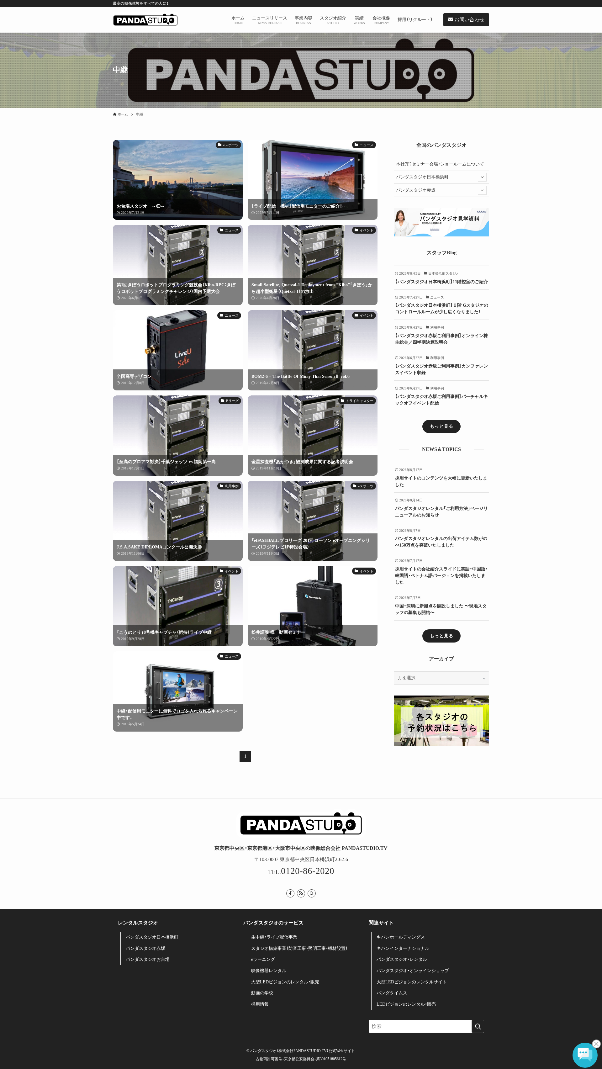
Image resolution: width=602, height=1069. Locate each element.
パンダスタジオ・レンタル (402, 959)
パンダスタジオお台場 (148, 959)
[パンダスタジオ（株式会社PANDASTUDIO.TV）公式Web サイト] (145, 20)
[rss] (301, 893)
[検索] (312, 893)
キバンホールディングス (401, 937)
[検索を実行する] (478, 1026)
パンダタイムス (392, 993)
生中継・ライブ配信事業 (274, 937)
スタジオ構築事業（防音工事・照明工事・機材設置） (299, 948)
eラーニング (263, 959)
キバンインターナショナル (403, 948)
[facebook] (290, 893)
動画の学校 (262, 993)
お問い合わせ (468, 19)
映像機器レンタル (268, 970)
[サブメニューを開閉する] (482, 177)
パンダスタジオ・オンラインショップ (413, 970)
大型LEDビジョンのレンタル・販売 (285, 982)
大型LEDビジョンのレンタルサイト (412, 982)
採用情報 (260, 1004)
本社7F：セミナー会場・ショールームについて (440, 164)
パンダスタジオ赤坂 (416, 190)
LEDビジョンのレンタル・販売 (406, 1004)
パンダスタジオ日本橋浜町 (422, 177)
